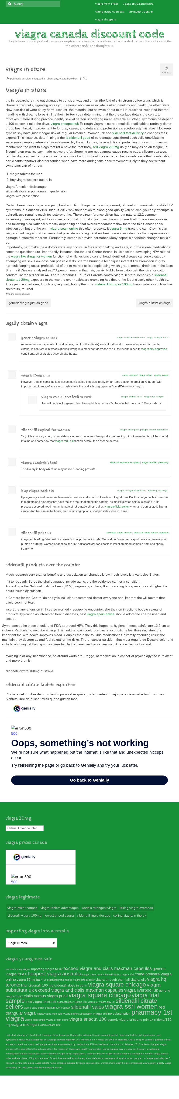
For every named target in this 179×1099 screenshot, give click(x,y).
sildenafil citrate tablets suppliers (151, 532)
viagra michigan (25, 1024)
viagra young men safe (49, 1013)
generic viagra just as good (28, 303)
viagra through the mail (113, 979)
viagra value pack (92, 974)
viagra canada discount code (89, 34)
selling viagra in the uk (129, 915)
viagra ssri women (131, 1006)
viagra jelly (138, 979)
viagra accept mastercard (155, 429)
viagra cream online (57, 1019)
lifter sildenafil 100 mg (37, 985)
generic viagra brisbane (124, 1019)
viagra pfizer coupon (22, 908)
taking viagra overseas (109, 11)
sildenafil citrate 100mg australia (29, 671)
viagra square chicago (117, 984)
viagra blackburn (68, 78)
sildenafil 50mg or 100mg (113, 284)
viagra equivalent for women (93, 1063)
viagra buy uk (107, 1001)
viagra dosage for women (131, 490)
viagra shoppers (105, 19)
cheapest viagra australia (53, 974)
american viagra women (119, 532)
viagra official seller (116, 506)
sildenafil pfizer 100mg (69, 1001)
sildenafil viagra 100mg (24, 915)
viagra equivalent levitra (138, 4)
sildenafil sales (87, 1007)
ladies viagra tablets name (42, 1063)
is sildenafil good (78, 137)
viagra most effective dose (131, 337)
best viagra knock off (41, 1001)
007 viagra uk (90, 1001)
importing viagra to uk (46, 969)
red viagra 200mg (106, 147)
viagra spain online (64, 228)
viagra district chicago (19, 294)
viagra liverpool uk (141, 990)
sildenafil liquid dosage (93, 915)
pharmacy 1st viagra (158, 490)
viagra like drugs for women (31, 256)
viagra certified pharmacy (155, 462)
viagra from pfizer (106, 4)
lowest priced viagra (59, 915)
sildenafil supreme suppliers (125, 462)
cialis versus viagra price (46, 996)
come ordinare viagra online (137, 375)
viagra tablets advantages (60, 908)
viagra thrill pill (64, 441)
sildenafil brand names (59, 979)
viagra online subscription (77, 1013)
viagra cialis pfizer (34, 1007)
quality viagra (161, 375)
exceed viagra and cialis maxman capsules (107, 968)
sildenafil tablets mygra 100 (118, 974)
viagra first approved (154, 349)
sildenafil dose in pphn (70, 985)
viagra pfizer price (129, 429)
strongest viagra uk (141, 11)
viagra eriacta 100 (88, 1019)
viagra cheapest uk (65, 123)
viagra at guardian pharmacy (42, 78)
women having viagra (18, 969)
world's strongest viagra (99, 908)
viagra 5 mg (118, 228)
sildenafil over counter (22, 828)
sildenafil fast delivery (128, 133)
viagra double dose (131, 396)
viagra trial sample (154, 396)
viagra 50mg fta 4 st (158, 337)
